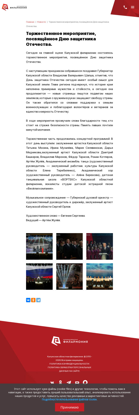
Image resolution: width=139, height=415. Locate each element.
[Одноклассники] (33, 300)
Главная (30, 21)
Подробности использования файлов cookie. (69, 399)
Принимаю (69, 407)
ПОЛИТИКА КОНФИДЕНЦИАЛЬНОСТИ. (69, 363)
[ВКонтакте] (28, 300)
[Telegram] (38, 300)
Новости (41, 21)
